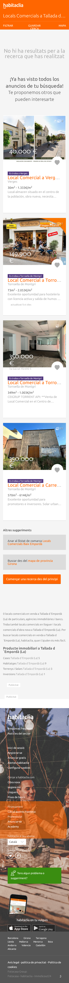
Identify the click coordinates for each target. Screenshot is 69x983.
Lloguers (13, 792)
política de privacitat (33, 962)
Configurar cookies (19, 767)
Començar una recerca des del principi (32, 579)
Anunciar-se (15, 821)
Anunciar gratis (17, 757)
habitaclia (26, 976)
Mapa (62, 25)
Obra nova (14, 782)
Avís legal (30, 40)
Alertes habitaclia (18, 762)
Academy (13, 826)
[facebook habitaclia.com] (18, 855)
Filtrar (8, 25)
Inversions (23, 674)
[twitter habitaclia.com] (10, 855)
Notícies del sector (19, 733)
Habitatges (23, 663)
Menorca (38, 941)
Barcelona (13, 938)
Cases (20, 658)
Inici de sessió (16, 747)
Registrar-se (15, 752)
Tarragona (41, 938)
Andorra (12, 945)
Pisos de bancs (16, 797)
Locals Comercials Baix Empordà (29, 542)
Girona (27, 938)
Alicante (12, 949)
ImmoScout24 (42, 976)
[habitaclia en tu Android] (43, 928)
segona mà (14, 787)
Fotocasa (13, 976)
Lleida (11, 941)
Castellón (40, 945)
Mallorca (23, 941)
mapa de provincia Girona (30, 562)
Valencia (26, 945)
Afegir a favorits (57, 162)
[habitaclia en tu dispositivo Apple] (19, 928)
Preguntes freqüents (20, 728)
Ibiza (50, 941)
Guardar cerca (34, 49)
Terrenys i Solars (26, 668)
